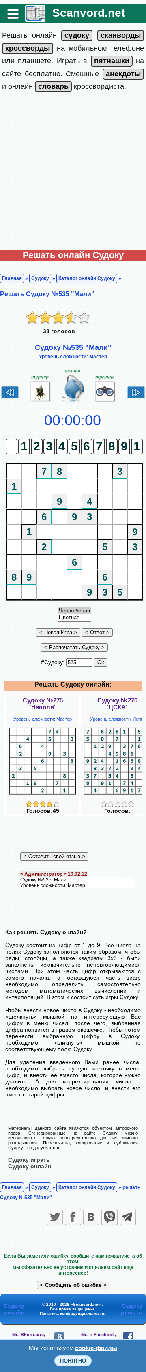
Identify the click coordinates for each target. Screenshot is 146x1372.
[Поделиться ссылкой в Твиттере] (55, 1217)
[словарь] (53, 86)
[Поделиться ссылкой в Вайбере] (109, 1217)
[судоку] (76, 35)
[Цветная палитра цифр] (74, 617)
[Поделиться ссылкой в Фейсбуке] (73, 1217)
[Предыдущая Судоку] (10, 397)
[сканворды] (120, 35)
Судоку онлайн (29, 1166)
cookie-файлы (96, 1347)
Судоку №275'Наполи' (43, 704)
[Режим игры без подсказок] (41, 401)
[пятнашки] (112, 61)
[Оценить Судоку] (43, 805)
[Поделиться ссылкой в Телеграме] (128, 1217)
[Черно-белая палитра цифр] (74, 610)
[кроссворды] (27, 48)
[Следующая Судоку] (136, 397)
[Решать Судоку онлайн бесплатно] (35, 18)
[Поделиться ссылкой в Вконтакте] (91, 1217)
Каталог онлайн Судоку (86, 278)
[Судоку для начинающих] (105, 401)
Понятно (73, 1361)
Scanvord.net (88, 12)
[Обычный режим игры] (73, 401)
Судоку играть (29, 1160)
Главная (12, 278)
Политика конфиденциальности (72, 1313)
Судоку (40, 278)
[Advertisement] (73, 173)
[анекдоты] (123, 74)
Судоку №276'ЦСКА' (117, 704)
